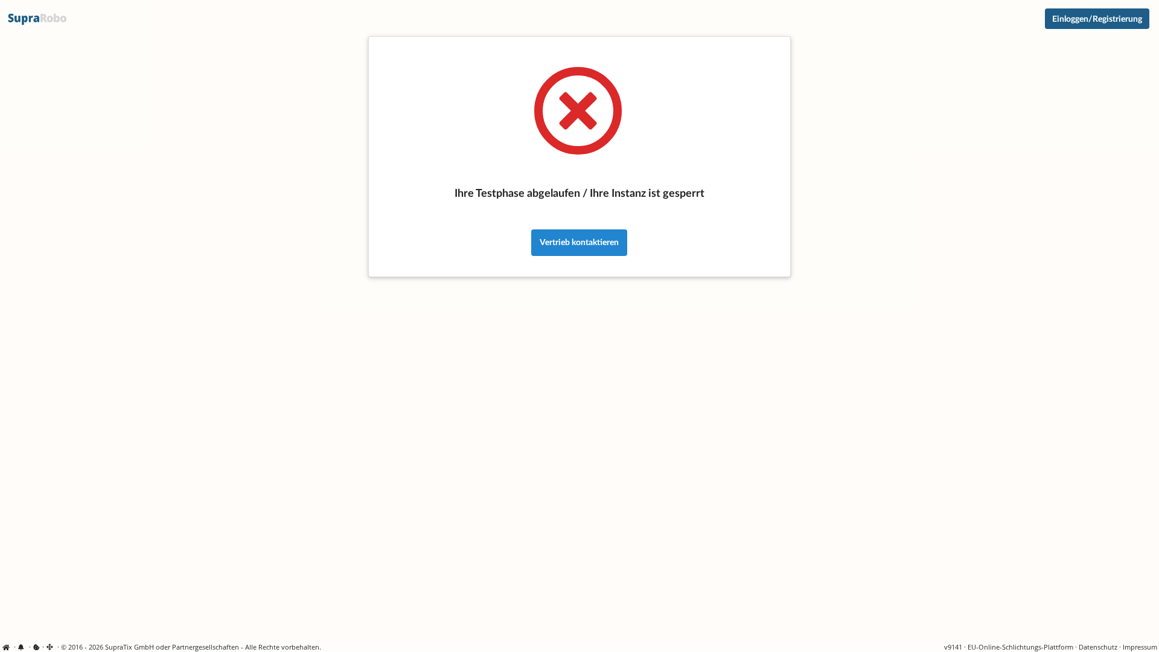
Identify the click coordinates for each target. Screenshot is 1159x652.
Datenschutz (1098, 647)
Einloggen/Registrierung (1097, 18)
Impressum (1140, 647)
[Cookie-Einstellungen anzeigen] (36, 647)
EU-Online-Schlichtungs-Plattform (1020, 647)
